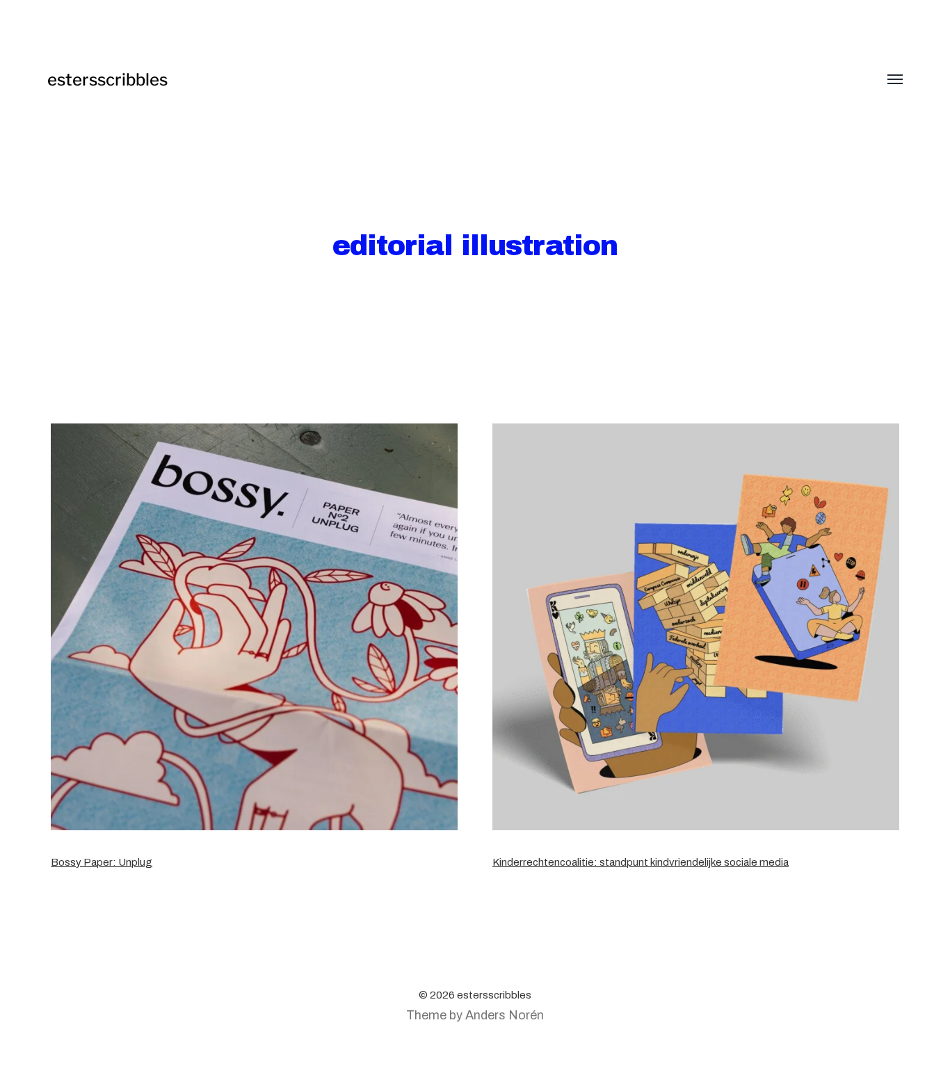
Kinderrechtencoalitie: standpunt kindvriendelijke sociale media (640, 862)
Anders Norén (504, 1015)
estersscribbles (107, 80)
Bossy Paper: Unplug (101, 862)
